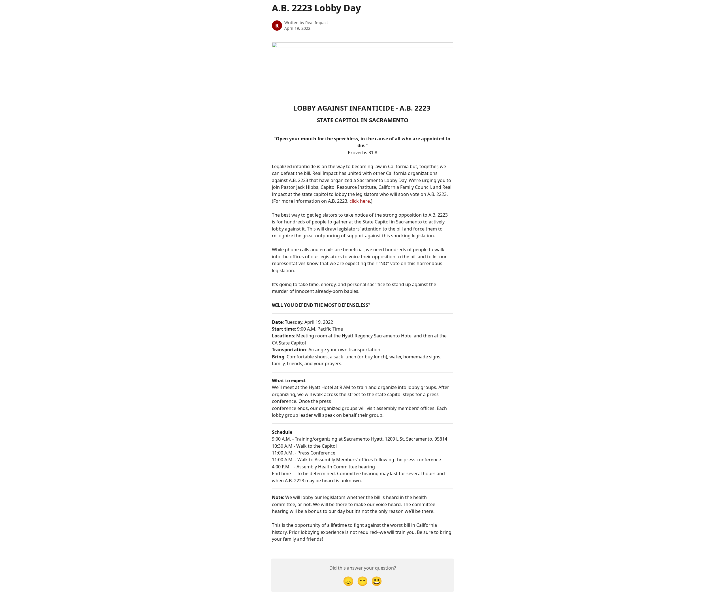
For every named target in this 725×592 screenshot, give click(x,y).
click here (359, 201)
